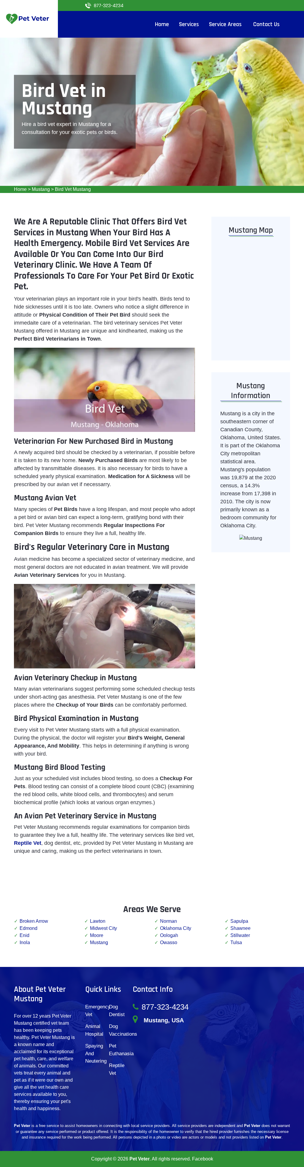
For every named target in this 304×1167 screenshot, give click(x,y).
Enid (24, 935)
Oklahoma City (175, 928)
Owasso (168, 942)
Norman (168, 921)
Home (20, 189)
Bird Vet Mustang (73, 189)
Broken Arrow (34, 921)
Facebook (202, 1158)
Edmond (28, 928)
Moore (96, 935)
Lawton (97, 921)
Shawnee (240, 928)
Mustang (41, 189)
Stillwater (240, 935)
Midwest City (103, 928)
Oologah (169, 935)
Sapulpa (239, 921)
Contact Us (266, 24)
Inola (25, 942)
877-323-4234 (109, 5)
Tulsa (236, 942)
